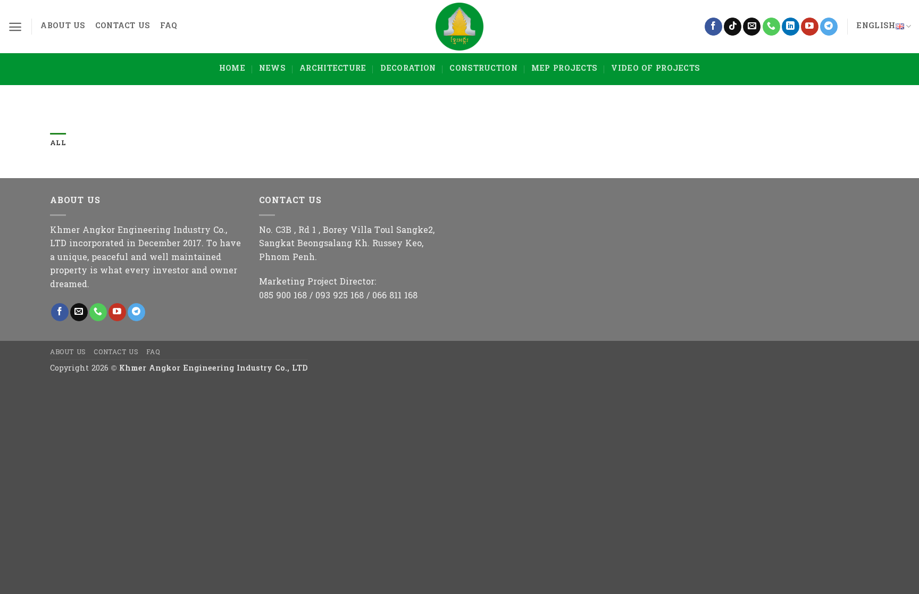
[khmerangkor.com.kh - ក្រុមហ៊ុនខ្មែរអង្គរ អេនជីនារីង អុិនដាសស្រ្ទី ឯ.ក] (459, 26)
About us (62, 26)
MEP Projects (564, 68)
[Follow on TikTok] (732, 27)
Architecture (332, 68)
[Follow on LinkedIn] (790, 27)
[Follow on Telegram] (829, 27)
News (272, 68)
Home (232, 68)
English (875, 26)
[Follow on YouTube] (809, 27)
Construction (483, 68)
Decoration (408, 68)
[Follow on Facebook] (713, 27)
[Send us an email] (752, 27)
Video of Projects (655, 68)
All (58, 143)
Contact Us (123, 26)
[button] (15, 27)
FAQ (169, 26)
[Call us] (771, 27)
